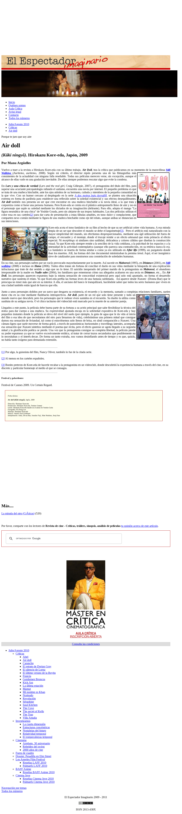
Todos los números (19, 118)
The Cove (28, 708)
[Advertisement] (91, 26)
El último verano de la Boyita (39, 672)
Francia (27, 676)
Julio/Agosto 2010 (19, 124)
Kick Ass (28, 682)
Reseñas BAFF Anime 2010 (39, 772)
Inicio (12, 102)
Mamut (27, 688)
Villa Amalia (30, 717)
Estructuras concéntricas (36, 727)
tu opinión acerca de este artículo (139, 525)
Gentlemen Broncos (34, 679)
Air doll (13, 130)
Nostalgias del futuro (34, 730)
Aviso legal (15, 111)
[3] (121, 230)
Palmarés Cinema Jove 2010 (39, 781)
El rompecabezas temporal (37, 736)
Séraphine (28, 701)
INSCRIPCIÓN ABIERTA (86, 635)
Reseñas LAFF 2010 (34, 762)
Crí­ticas (13, 127)
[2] (31, 214)
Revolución (29, 698)
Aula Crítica (15, 108)
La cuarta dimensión (34, 724)
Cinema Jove (23, 775)
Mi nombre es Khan (34, 692)
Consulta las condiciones (86, 644)
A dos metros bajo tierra (89, 195)
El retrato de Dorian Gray (37, 666)
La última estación (33, 685)
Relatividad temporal (34, 733)
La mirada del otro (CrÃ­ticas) (17, 513)
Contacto (14, 114)
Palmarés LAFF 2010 (35, 765)
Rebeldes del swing (34, 746)
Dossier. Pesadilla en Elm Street (33, 756)
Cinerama (21, 740)
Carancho (28, 663)
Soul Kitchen (30, 704)
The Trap (28, 714)
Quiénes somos (17, 105)
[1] (3, 352)
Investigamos (23, 720)
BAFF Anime (23, 769)
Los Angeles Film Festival (30, 759)
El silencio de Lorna (34, 669)
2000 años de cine (33, 749)
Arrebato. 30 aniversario (36, 743)
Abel (25, 656)
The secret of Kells (33, 711)
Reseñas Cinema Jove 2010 (38, 778)
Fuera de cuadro (25, 753)
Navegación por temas (13, 787)
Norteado (28, 695)
